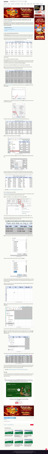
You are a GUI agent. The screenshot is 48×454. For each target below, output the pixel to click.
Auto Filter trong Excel (7, 193)
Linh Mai (10, 21)
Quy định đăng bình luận (11, 424)
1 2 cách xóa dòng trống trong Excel (9, 29)
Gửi (31, 424)
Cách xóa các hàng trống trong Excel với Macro (16, 189)
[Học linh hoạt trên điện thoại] (39, 11)
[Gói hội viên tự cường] (39, 28)
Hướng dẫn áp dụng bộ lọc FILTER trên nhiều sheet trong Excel (18, 369)
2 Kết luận (6, 30)
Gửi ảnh (6, 424)
